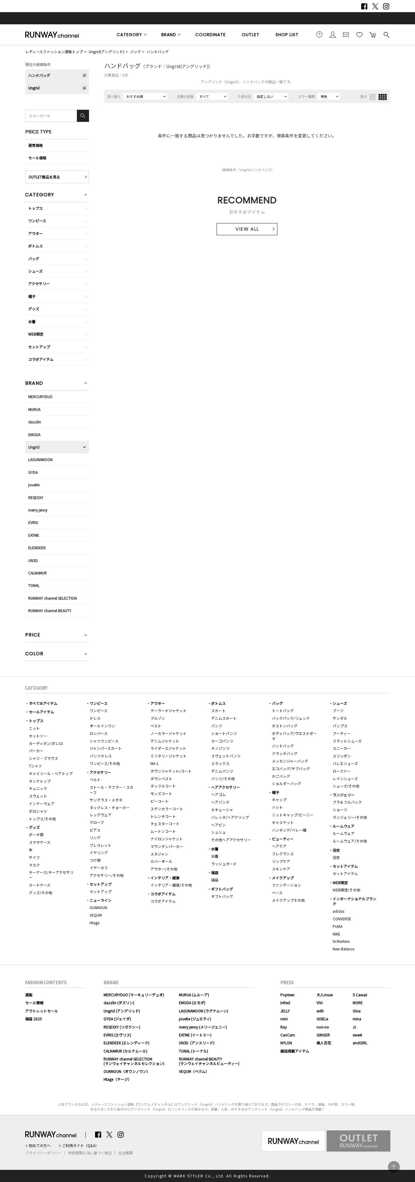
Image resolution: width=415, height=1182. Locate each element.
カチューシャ (222, 809)
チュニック (38, 788)
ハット (277, 807)
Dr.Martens (341, 941)
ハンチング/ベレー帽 (289, 829)
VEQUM (96, 915)
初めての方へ (40, 1145)
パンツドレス (101, 755)
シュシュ (218, 832)
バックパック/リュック (291, 718)
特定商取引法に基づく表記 (90, 1153)
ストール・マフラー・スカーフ (111, 789)
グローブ (97, 822)
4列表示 (383, 97)
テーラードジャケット (168, 710)
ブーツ (338, 710)
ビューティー (282, 838)
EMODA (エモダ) (192, 1002)
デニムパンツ (222, 771)
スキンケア (281, 868)
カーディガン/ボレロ (46, 743)
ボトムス (35, 245)
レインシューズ (345, 778)
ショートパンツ (224, 733)
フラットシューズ (347, 740)
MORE (358, 1002)
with (320, 1010)
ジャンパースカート (106, 748)
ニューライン (100, 900)
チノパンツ (220, 748)
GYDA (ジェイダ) (117, 1018)
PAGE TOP (394, 1167)
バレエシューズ (345, 763)
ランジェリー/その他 (350, 817)
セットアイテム (345, 866)
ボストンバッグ (284, 725)
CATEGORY (129, 35)
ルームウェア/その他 (350, 840)
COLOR (34, 654)
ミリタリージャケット (168, 755)
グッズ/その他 (40, 892)
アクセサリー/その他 (107, 875)
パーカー (36, 750)
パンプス (340, 725)
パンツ (216, 725)
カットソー (38, 735)
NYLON (286, 1042)
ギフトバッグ (222, 888)
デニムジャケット (164, 740)
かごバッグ (281, 776)
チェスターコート (165, 823)
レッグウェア (100, 814)
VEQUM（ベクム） (194, 1071)
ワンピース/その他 (105, 763)
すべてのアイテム (43, 703)
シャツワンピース (104, 740)
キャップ (279, 799)
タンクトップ (40, 781)
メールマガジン (346, 34)
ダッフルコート (163, 785)
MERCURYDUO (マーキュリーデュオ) (134, 994)
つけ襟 (95, 860)
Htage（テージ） (118, 1079)
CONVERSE (342, 918)
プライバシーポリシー (43, 1153)
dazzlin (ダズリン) (119, 1002)
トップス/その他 (42, 818)
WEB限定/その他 (346, 889)
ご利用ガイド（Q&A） (80, 1145)
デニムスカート (224, 718)
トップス (35, 208)
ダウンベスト (161, 778)
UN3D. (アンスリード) (196, 1042)
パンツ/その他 (223, 778)
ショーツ (340, 809)
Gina (357, 1010)
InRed (285, 1002)
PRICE (32, 635)
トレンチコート (163, 816)
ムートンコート (163, 831)
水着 (32, 321)
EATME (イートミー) (195, 1034)
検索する (386, 34)
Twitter (375, 6)
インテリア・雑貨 (165, 877)
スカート (218, 710)
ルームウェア (344, 826)
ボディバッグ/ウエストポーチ (294, 736)
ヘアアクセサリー (225, 787)
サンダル (340, 718)
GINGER (323, 1034)
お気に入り (359, 34)
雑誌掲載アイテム (294, 1050)
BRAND (168, 35)
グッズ (33, 308)
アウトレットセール (41, 1010)
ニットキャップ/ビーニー (293, 814)
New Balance (343, 948)
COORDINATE (210, 35)
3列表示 (372, 97)
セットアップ (39, 346)
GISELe (322, 1018)
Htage (94, 922)
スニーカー (342, 748)
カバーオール (161, 861)
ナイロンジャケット (166, 838)
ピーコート (159, 801)
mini (284, 1018)
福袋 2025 (33, 1018)
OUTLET (250, 35)
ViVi (320, 1002)
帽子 (32, 296)
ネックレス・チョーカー (110, 807)
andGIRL (360, 1042)
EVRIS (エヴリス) (117, 1034)
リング (95, 837)
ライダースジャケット (168, 748)
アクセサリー (39, 283)
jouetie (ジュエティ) (195, 1018)
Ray (283, 1026)
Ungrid (33, 87)
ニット (34, 728)
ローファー (342, 771)
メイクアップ (283, 877)
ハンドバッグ (158, 51)
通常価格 (35, 145)
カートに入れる (372, 34)
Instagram (386, 6)
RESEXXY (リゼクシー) (122, 1026)
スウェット (38, 795)
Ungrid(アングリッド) (106, 51)
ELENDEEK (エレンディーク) (126, 1042)
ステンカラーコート (166, 808)
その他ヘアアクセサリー (231, 839)
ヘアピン (218, 824)
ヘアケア (279, 846)
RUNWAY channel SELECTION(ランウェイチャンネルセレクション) (134, 1061)
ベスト (155, 725)
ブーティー (342, 733)
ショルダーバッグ (286, 783)
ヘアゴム (218, 794)
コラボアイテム (40, 359)
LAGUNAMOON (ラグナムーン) (203, 1010)
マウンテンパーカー (166, 846)
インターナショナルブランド (354, 901)
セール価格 (37, 157)
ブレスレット (100, 845)
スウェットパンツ (226, 755)
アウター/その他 (163, 868)
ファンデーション (286, 884)
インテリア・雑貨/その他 (171, 884)
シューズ (35, 271)
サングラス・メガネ (106, 799)
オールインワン (102, 725)
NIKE (336, 933)
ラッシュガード (224, 863)
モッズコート (161, 793)
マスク (34, 864)
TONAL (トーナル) (193, 1050)
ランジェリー (344, 794)
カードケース (39, 884)
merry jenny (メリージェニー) (203, 1026)
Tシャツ (35, 765)
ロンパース (99, 733)
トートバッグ (283, 710)
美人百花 (324, 1042)
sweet (357, 1034)
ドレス (95, 718)
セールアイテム (41, 711)
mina (357, 1018)
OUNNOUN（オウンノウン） (127, 1071)
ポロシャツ (38, 811)
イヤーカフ (99, 867)
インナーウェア (41, 803)
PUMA (337, 926)
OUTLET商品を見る (44, 176)
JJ (354, 1026)
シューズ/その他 (346, 785)
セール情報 (34, 1002)
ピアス (95, 829)
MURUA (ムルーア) (194, 994)
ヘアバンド (220, 802)
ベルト (95, 779)
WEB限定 (35, 333)
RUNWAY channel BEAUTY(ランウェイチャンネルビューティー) (209, 1061)
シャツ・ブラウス (43, 758)
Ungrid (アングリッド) (122, 1010)
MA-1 (154, 763)
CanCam (287, 1034)
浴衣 (336, 850)
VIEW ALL (247, 229)
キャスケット (283, 822)
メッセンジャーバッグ (290, 760)
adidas (338, 911)
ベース (277, 892)
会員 (332, 34)
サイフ (34, 857)
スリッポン (342, 755)
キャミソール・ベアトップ (51, 773)
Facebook (364, 6)
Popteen (287, 994)
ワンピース (37, 220)
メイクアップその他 (288, 900)
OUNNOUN (98, 907)
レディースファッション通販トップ (54, 51)
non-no (323, 1026)
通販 (29, 994)
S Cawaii (360, 994)
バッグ (135, 51)
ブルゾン (157, 718)
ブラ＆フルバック (347, 802)
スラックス (220, 763)
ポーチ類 (36, 834)
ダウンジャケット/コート (171, 771)
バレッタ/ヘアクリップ (230, 817)
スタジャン (159, 853)
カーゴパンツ (222, 740)
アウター (35, 233)
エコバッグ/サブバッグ (291, 768)
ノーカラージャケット (168, 733)
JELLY (285, 1010)
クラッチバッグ (284, 753)
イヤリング (99, 852)
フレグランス (283, 853)
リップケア (281, 861)
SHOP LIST (287, 35)
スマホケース (39, 842)
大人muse (325, 994)
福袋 (214, 872)
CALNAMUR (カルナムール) (125, 1050)
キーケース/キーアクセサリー (51, 875)
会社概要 (125, 1153)
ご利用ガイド (319, 34)
